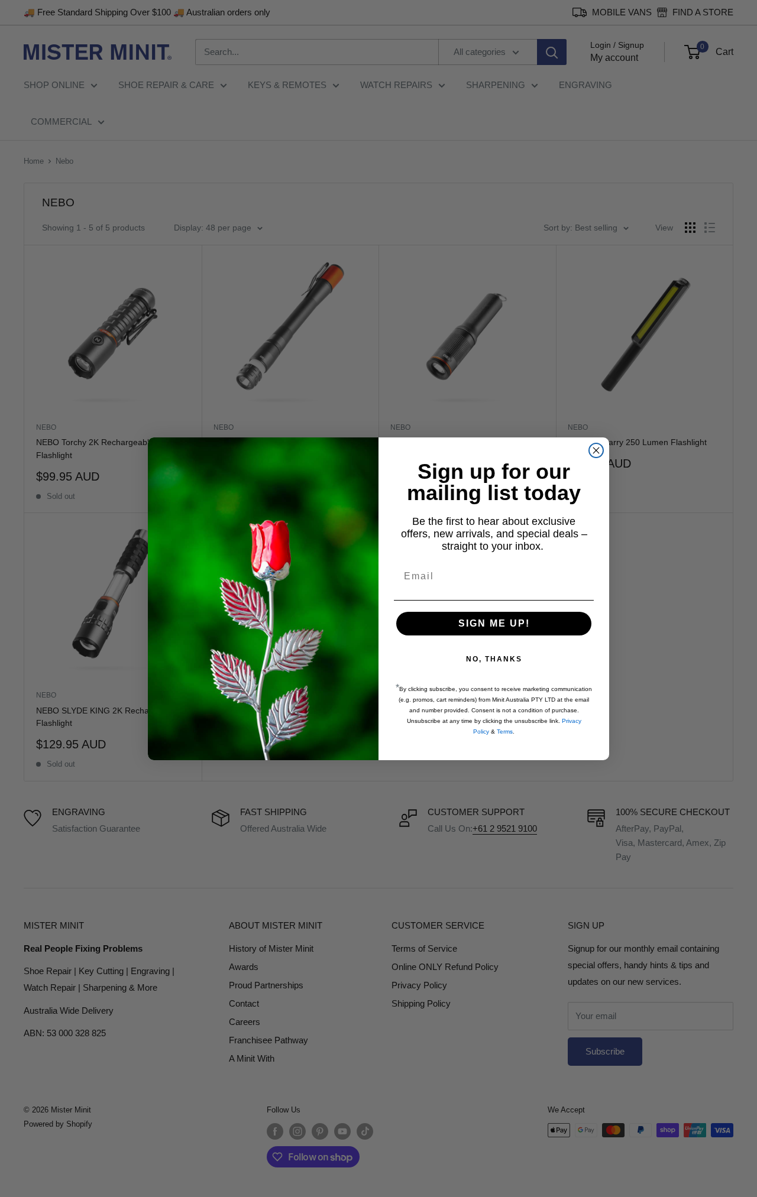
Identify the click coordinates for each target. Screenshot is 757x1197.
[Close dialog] (596, 450)
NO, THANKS (494, 659)
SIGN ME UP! (494, 623)
